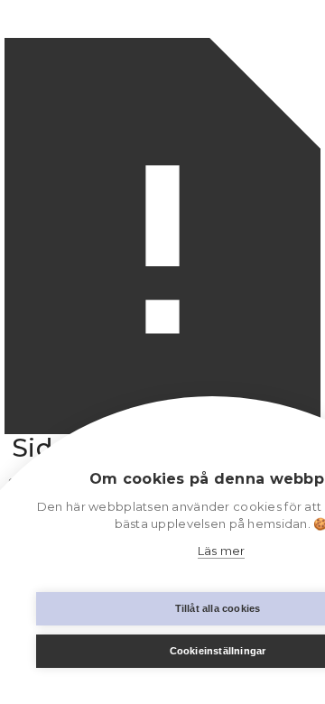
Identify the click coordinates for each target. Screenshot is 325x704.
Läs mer (222, 550)
